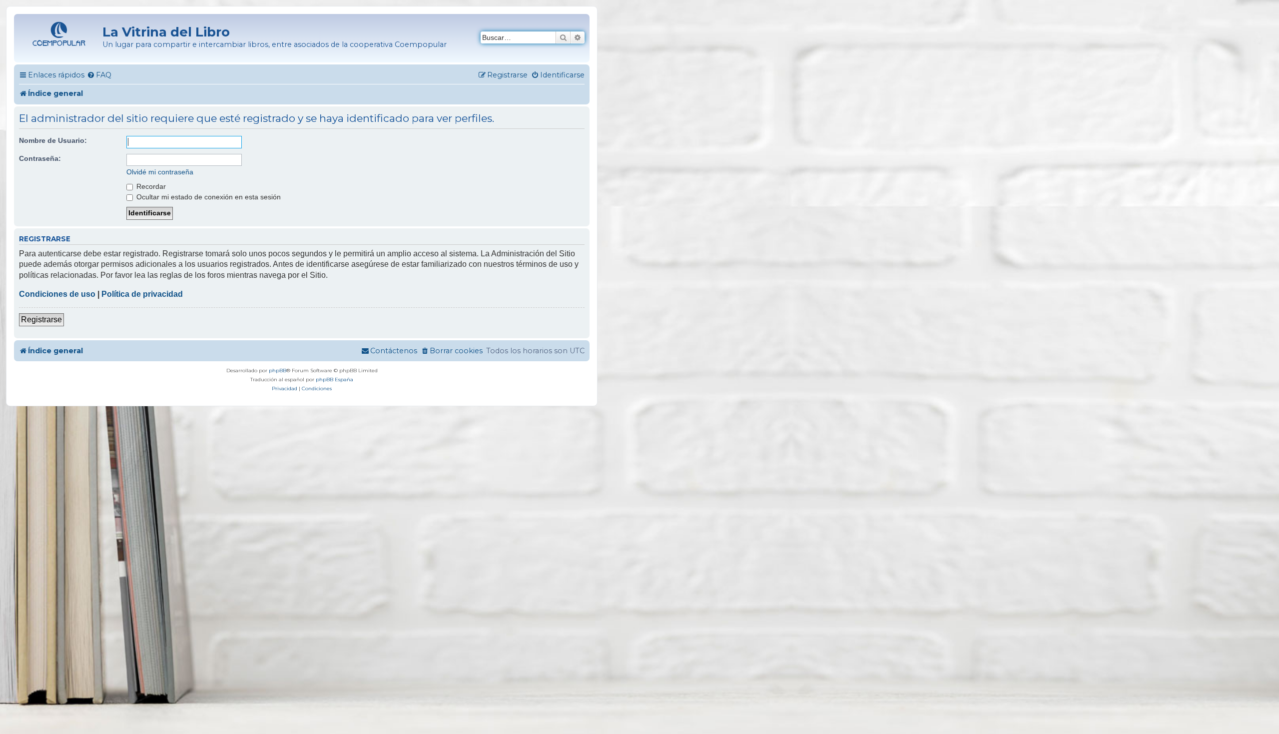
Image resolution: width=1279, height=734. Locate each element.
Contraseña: (40, 158)
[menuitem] (99, 75)
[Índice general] (59, 32)
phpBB (277, 370)
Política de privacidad (142, 294)
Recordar (150, 186)
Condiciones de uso (57, 294)
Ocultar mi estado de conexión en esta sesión (207, 197)
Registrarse (41, 319)
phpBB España (334, 379)
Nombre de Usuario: (53, 140)
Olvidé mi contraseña (159, 172)
